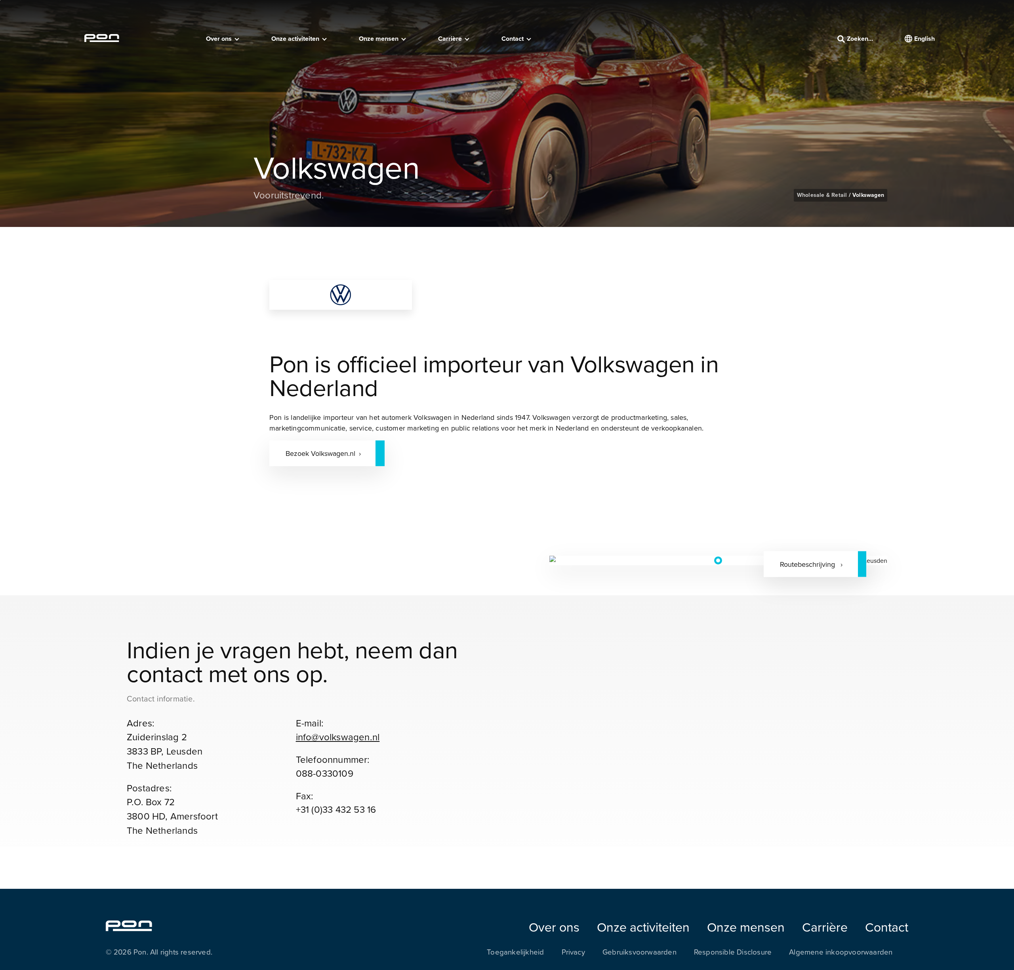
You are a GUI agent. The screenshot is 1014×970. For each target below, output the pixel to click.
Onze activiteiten (295, 38)
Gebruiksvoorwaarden (639, 952)
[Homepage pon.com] (101, 39)
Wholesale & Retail (823, 195)
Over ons (219, 38)
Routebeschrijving (808, 564)
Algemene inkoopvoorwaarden (840, 952)
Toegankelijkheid (515, 952)
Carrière (450, 38)
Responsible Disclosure (733, 952)
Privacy (573, 952)
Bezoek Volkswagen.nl (320, 453)
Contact (512, 38)
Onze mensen (378, 38)
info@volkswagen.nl (338, 736)
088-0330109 (324, 773)
